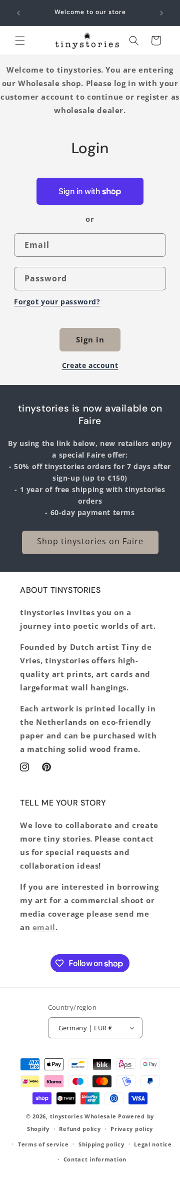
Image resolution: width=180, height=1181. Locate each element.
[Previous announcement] (19, 13)
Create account (90, 365)
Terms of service (43, 1144)
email (44, 927)
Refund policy (79, 1128)
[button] (20, 41)
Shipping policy (101, 1144)
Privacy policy (131, 1128)
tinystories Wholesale (83, 1116)
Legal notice (153, 1144)
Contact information (95, 1159)
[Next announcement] (161, 13)
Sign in (90, 339)
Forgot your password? (57, 301)
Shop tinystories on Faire (90, 541)
